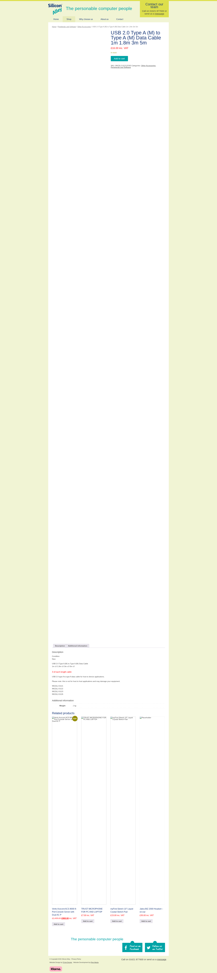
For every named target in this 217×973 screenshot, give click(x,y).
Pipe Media (95, 962)
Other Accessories (84, 27)
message (159, 14)
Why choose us (86, 19)
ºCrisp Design (67, 962)
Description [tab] (60, 646)
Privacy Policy (76, 959)
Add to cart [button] (58, 924)
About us (104, 19)
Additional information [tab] (77, 646)
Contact (119, 19)
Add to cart (119, 58)
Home (56, 19)
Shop (69, 19)
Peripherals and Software (67, 27)
